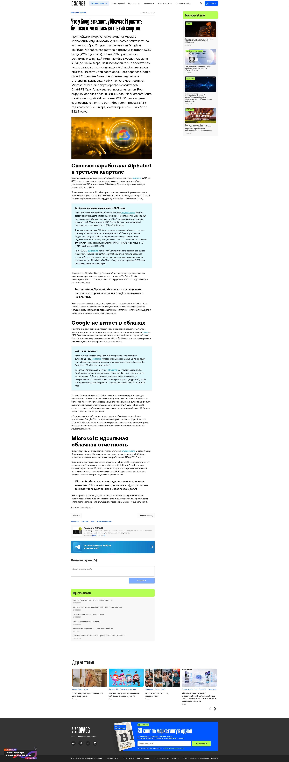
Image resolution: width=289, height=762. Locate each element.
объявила (112, 370)
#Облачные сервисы (104, 521)
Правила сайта (112, 758)
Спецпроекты (164, 3)
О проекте (147, 3)
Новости (76, 515)
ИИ (117, 689)
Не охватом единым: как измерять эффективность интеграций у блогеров (199, 40)
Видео (102, 535)
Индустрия (132, 3)
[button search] (201, 3)
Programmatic (187, 689)
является (96, 359)
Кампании (149, 689)
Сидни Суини (77, 689)
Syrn (86, 689)
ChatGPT (202, 689)
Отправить (141, 580)
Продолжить (201, 743)
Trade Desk (212, 689)
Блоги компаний (118, 3)
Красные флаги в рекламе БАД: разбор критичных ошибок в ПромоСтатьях (198, 68)
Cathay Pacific (160, 689)
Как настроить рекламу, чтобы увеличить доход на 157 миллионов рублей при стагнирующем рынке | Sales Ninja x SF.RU (198, 97)
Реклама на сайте (183, 3)
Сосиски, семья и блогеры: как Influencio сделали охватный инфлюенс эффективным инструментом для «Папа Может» (199, 128)
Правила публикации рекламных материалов (200, 758)
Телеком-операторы (128, 689)
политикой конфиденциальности (173, 748)
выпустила (92, 250)
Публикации (90, 535)
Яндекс (111, 689)
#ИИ (92, 521)
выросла (137, 178)
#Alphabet (85, 521)
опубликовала (128, 212)
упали (145, 332)
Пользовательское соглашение (166, 758)
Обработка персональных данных (136, 758)
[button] (215, 708)
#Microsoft (75, 521)
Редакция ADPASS (78, 12)
